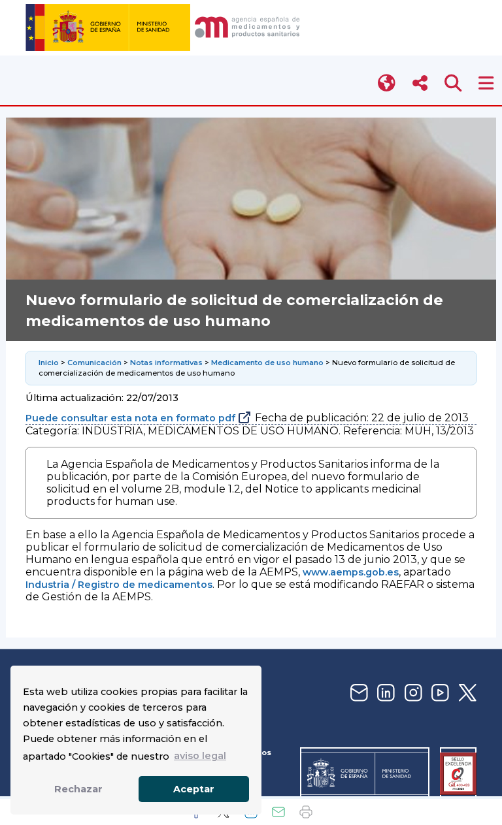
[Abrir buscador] (453, 83)
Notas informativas (166, 362)
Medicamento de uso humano (267, 362)
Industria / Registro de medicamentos (118, 584)
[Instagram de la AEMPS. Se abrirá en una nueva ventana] (411, 693)
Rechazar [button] (78, 789)
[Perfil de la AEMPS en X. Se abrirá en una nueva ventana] (466, 693)
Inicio (49, 362)
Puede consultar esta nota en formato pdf (130, 418)
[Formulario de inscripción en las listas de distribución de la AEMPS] (357, 693)
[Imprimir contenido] (306, 812)
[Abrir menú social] (420, 83)
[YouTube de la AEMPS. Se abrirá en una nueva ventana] (438, 693)
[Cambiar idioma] (387, 83)
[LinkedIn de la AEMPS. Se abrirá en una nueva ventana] (384, 693)
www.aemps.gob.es (351, 572)
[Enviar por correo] (278, 812)
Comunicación (94, 362)
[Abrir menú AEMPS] (486, 83)
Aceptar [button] (193, 789)
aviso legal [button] (200, 756)
